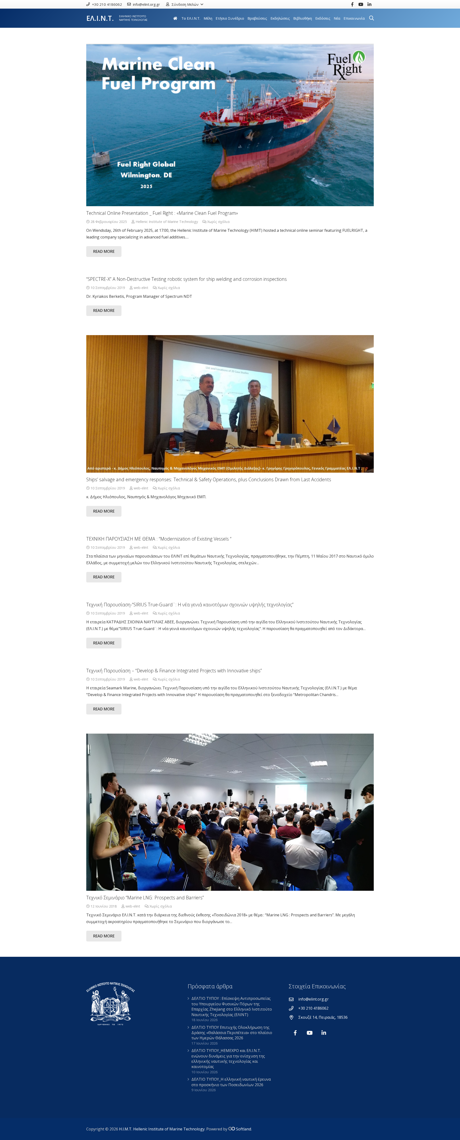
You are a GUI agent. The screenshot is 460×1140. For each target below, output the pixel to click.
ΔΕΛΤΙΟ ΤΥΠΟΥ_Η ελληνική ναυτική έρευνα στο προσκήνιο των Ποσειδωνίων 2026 (231, 1082)
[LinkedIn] (369, 4)
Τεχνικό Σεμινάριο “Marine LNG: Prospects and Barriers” (145, 897)
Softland (243, 1129)
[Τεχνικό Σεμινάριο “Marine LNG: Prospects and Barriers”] (230, 812)
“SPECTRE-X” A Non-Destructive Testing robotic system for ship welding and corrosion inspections (186, 279)
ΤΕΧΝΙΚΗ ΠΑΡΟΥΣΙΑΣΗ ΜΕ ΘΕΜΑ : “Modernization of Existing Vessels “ (158, 539)
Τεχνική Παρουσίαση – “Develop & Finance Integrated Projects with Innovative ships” (174, 670)
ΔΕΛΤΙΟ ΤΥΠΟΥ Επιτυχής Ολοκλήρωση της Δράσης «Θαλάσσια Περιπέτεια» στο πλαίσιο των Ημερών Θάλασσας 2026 (231, 1033)
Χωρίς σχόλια (218, 221)
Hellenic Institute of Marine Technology (167, 221)
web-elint (141, 287)
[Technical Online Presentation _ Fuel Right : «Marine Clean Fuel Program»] (230, 124)
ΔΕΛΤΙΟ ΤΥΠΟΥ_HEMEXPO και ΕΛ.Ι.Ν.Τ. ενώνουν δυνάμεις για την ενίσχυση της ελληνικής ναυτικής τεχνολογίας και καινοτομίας (228, 1058)
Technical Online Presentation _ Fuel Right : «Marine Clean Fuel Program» (162, 213)
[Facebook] (352, 4)
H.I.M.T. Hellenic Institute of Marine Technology (162, 1129)
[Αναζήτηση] (371, 18)
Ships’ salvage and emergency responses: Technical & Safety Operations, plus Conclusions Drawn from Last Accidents (208, 479)
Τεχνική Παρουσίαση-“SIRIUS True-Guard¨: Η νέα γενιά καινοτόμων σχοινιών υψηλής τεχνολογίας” (189, 604)
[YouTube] (360, 4)
